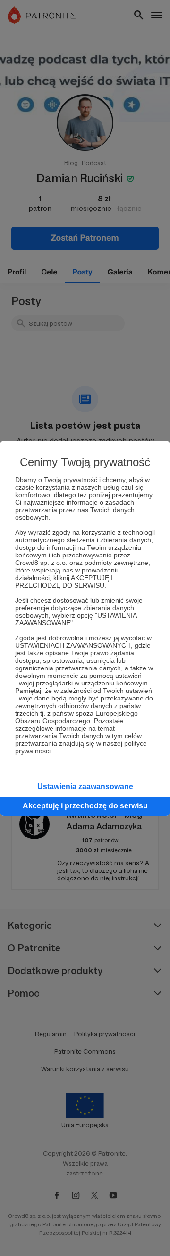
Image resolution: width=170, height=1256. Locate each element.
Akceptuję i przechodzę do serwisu (85, 806)
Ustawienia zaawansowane (85, 786)
